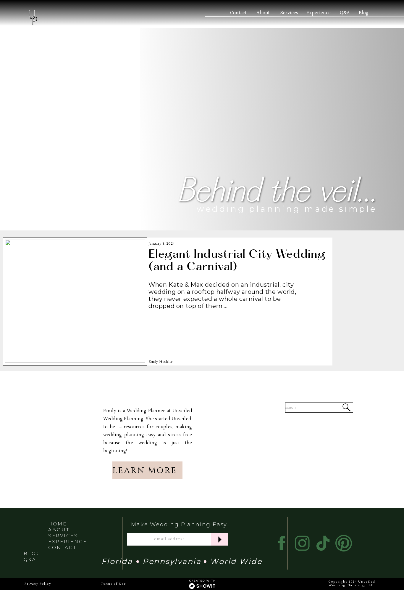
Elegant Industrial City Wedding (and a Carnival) (237, 261)
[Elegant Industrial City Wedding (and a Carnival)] (75, 301)
